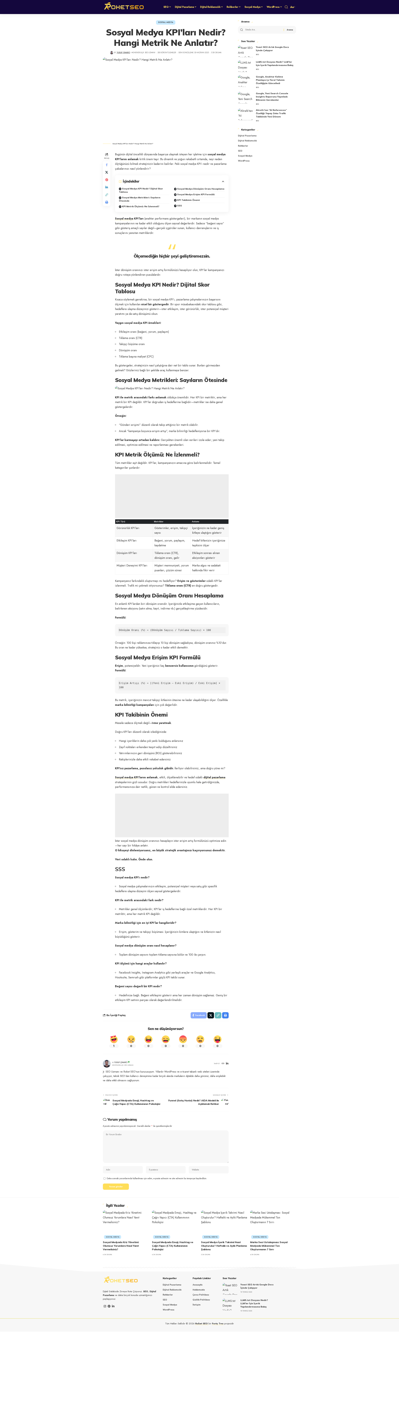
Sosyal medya (124, 219)
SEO (257, 54)
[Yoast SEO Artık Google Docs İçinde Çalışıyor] (246, 51)
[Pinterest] (109, 1306)
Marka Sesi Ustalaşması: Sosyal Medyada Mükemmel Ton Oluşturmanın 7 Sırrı (268, 1246)
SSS (179, 205)
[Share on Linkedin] (106, 187)
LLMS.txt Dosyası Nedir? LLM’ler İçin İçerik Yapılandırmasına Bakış (254, 1303)
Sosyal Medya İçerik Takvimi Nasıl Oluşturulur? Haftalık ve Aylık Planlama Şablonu (224, 1246)
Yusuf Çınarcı (123, 52)
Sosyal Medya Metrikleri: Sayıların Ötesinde (139, 199)
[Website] (223, 1063)
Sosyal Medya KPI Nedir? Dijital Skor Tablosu (141, 190)
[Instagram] (105, 1306)
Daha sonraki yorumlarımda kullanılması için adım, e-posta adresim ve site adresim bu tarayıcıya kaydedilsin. (157, 1178)
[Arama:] (263, 30)
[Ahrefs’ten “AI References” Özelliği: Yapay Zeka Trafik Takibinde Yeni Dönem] (246, 114)
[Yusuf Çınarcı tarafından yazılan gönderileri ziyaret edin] (111, 52)
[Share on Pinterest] (106, 180)
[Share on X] (106, 172)
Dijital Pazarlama (247, 135)
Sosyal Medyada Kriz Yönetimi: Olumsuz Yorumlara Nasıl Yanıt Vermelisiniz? (121, 1246)
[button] (286, 7)
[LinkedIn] (227, 1063)
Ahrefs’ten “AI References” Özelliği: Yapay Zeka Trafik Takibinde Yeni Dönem (271, 113)
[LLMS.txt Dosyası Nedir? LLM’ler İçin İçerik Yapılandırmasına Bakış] (246, 66)
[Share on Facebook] (106, 165)
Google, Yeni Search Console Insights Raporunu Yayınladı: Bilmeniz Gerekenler (272, 96)
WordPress (244, 160)
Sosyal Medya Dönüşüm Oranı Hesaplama (200, 188)
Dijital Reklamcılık (247, 140)
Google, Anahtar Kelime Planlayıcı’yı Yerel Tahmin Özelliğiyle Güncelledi (270, 80)
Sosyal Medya (165, 22)
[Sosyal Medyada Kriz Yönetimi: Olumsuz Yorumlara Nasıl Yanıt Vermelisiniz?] (126, 1224)
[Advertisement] (172, 496)
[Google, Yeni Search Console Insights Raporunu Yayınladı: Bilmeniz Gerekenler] (246, 98)
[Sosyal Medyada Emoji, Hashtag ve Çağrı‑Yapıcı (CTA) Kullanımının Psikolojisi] (175, 1224)
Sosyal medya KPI (126, 777)
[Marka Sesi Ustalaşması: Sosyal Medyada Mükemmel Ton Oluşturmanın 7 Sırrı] (273, 1224)
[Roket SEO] (124, 7)
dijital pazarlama (214, 777)
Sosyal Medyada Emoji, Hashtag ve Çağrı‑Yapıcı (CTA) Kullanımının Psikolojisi (172, 1246)
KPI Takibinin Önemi (188, 200)
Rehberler (243, 145)
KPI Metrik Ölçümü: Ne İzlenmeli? (140, 206)
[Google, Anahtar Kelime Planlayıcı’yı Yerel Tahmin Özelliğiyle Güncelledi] (246, 81)
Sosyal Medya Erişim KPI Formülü (196, 194)
